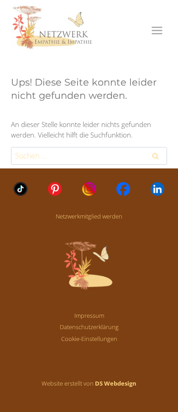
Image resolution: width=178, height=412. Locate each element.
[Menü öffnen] (157, 30)
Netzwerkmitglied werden (89, 216)
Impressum (89, 315)
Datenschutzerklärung (89, 327)
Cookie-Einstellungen (89, 339)
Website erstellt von (89, 383)
